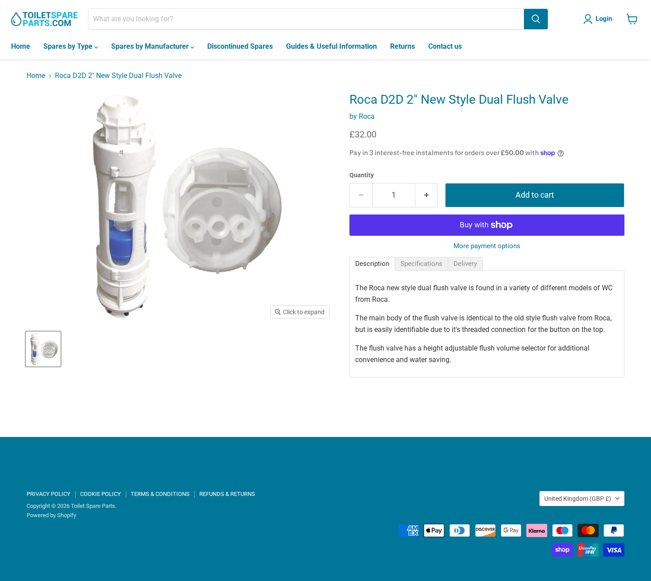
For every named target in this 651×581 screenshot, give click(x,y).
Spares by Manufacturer (150, 46)
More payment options (486, 246)
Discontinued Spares (240, 46)
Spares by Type (68, 46)
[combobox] (306, 19)
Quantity (361, 175)
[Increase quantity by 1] (426, 195)
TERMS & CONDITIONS (160, 494)
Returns (402, 46)
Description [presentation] (372, 264)
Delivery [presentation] (465, 264)
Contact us (445, 46)
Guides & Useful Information (331, 46)
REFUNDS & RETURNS (227, 494)
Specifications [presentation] (421, 264)
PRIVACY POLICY (48, 494)
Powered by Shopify (51, 515)
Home (20, 46)
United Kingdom (577, 498)
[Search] (536, 19)
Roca (367, 116)
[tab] (372, 264)
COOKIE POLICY (100, 494)
